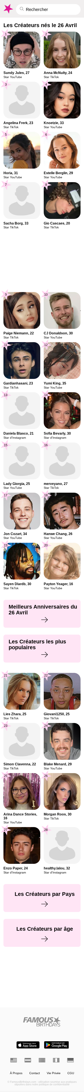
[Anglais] (13, 1060)
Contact (34, 1073)
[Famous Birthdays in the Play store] (56, 1045)
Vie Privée (54, 1073)
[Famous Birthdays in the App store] (28, 1045)
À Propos (16, 1073)
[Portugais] (42, 1060)
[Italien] (56, 1060)
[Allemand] (70, 1060)
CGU (70, 1073)
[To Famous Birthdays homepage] (7, 9)
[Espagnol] (28, 1060)
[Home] (42, 1022)
